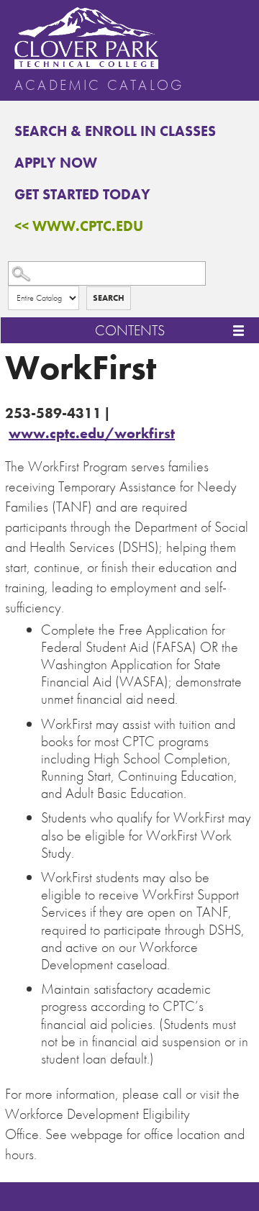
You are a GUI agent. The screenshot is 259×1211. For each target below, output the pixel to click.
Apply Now (55, 162)
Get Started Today (82, 194)
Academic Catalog (98, 85)
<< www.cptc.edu (78, 226)
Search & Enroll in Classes (115, 131)
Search (108, 298)
